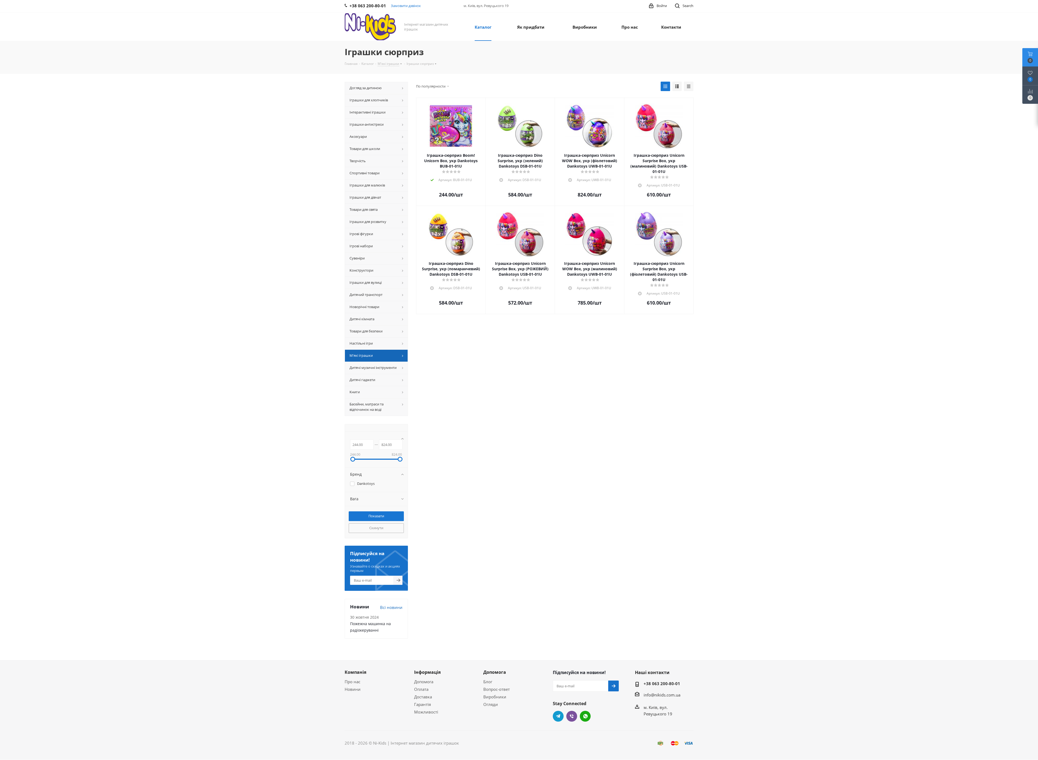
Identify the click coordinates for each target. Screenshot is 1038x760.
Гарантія (422, 704)
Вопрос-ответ (496, 689)
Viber (571, 716)
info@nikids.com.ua (662, 695)
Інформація (427, 672)
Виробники (494, 696)
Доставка (423, 696)
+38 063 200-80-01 (662, 683)
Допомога (423, 681)
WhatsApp (585, 716)
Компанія (355, 672)
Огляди (490, 704)
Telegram (558, 716)
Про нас (352, 681)
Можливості (426, 712)
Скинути (376, 527)
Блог (487, 681)
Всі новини (391, 607)
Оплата (421, 689)
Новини (353, 689)
